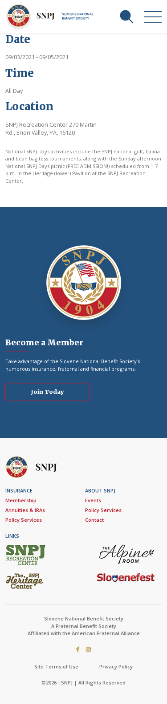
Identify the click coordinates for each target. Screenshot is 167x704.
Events (93, 500)
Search (126, 16)
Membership (21, 500)
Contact (94, 519)
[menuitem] (43, 505)
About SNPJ (100, 490)
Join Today (47, 391)
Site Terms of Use (56, 666)
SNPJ (51, 16)
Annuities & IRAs (25, 510)
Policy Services (23, 519)
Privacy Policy (116, 666)
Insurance (19, 490)
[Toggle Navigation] (153, 16)
